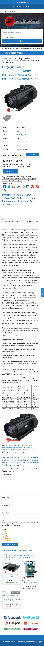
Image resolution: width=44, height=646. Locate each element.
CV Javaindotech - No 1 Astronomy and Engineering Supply (22, 642)
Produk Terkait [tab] (10, 551)
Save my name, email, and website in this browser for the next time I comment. (20, 524)
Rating (4, 529)
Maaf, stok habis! (12, 607)
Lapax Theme (13, 644)
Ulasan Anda (6, 475)
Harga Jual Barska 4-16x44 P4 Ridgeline (12, 600)
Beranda (4, 59)
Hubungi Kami (11, 171)
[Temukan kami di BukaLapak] (31, 629)
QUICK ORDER (33, 155)
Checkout (27, 7)
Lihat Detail (12, 583)
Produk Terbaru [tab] (26, 551)
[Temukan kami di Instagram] (12, 623)
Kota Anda (5, 513)
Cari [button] (22, 41)
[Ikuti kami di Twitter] (31, 617)
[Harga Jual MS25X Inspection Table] (12, 567)
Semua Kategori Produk (14, 53)
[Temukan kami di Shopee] (31, 623)
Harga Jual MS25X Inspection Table (12, 575)
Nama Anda (6, 498)
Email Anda (6, 505)
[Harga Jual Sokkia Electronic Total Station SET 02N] (30, 570)
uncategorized (13, 59)
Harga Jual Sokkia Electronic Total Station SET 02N (30, 581)
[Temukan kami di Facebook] (12, 617)
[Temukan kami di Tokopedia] (12, 629)
